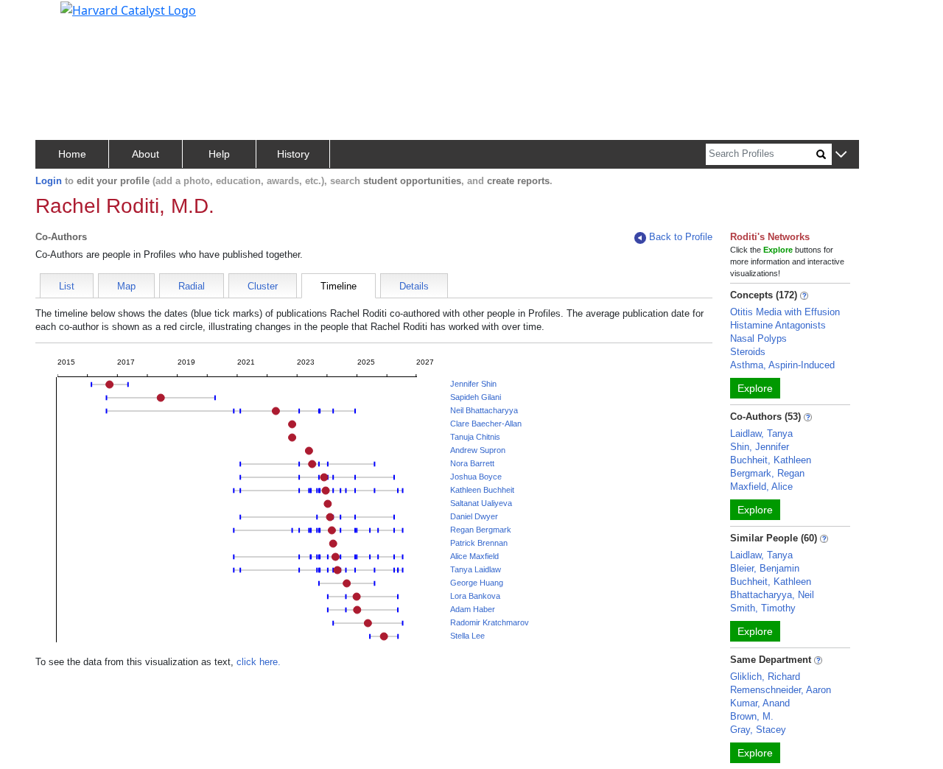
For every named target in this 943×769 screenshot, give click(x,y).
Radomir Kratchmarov (489, 622)
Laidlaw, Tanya (761, 433)
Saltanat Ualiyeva (481, 503)
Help (219, 154)
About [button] (145, 154)
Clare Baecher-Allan (486, 423)
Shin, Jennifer (759, 446)
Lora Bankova (475, 595)
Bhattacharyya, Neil (772, 594)
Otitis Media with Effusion (785, 311)
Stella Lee (467, 635)
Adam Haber (472, 609)
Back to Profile (680, 236)
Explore (755, 388)
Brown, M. (752, 716)
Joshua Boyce (476, 476)
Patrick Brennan (479, 542)
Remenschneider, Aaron (780, 689)
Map (126, 286)
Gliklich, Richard (765, 676)
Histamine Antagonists (778, 325)
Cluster (263, 286)
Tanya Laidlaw (475, 569)
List (66, 286)
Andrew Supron (477, 450)
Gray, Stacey (758, 729)
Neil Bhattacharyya (484, 410)
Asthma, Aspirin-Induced (782, 365)
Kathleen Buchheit (482, 489)
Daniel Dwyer (474, 516)
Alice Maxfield (474, 556)
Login (48, 180)
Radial (191, 286)
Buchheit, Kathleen (770, 460)
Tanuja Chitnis (475, 436)
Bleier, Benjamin (764, 568)
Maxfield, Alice (761, 486)
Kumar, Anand (760, 703)
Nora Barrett (472, 463)
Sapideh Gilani (475, 397)
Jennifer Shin (473, 383)
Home (72, 154)
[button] (841, 155)
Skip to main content (61, 17)
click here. (258, 661)
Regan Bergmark (480, 529)
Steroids (747, 351)
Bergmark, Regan (767, 473)
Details (414, 286)
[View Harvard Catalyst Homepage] (128, 9)
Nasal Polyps (758, 338)
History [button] (293, 154)
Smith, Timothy (763, 608)
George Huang (476, 582)
